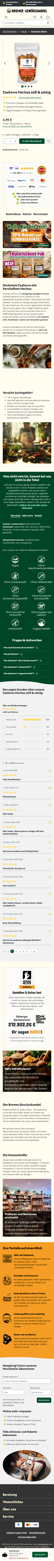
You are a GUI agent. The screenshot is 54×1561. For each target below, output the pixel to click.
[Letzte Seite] (34, 951)
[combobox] (24, 22)
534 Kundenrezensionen (30, 97)
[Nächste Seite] (30, 951)
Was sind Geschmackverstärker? (19, 647)
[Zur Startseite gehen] (27, 10)
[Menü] (6, 17)
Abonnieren (44, 1400)
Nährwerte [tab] (27, 515)
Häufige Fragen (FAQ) (17, 1532)
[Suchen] (48, 22)
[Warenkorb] (48, 17)
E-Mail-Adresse (10, 1376)
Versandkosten (43, 1544)
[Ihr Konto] (41, 17)
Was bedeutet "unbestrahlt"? (17, 667)
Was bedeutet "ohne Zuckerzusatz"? (21, 660)
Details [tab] (38, 515)
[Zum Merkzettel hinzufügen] (49, 141)
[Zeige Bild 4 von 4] (31, 86)
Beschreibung (13, 214)
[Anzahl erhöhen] (15, 141)
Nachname (35, 1388)
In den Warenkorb (32, 141)
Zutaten (27, 214)
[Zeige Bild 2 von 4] (25, 86)
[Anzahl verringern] (5, 141)
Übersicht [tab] (15, 515)
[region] (27, 63)
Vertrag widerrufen (27, 1537)
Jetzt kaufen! (40, 1554)
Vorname (7, 1388)
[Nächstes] (49, 63)
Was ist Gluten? (11, 654)
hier (42, 1041)
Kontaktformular (37, 1532)
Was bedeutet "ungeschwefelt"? (19, 673)
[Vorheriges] (5, 63)
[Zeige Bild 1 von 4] (22, 86)
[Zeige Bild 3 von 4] (28, 86)
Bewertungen (40, 214)
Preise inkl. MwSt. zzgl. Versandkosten (17, 126)
